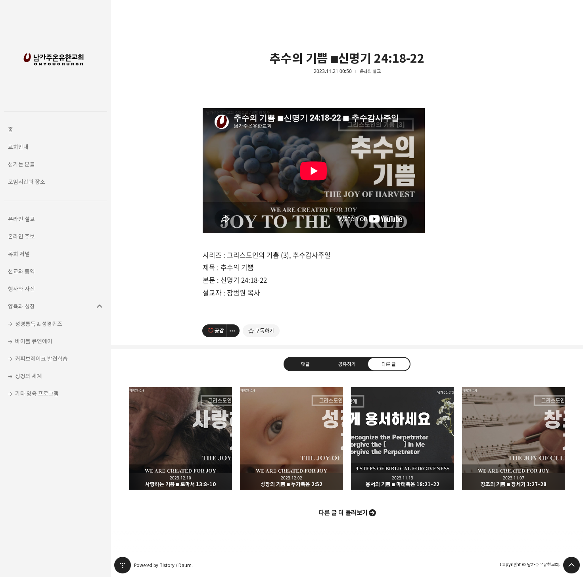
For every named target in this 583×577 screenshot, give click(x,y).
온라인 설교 (370, 71)
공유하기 (347, 363)
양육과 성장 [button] (21, 306)
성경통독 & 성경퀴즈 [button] (38, 324)
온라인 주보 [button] (21, 236)
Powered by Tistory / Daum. (163, 565)
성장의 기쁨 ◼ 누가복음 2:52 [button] (291, 438)
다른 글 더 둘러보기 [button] (343, 513)
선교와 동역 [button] (21, 271)
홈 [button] (10, 129)
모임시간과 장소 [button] (26, 182)
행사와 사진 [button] (21, 289)
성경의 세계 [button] (28, 376)
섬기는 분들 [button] (21, 164)
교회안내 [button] (18, 147)
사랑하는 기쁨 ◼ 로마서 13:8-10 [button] (180, 438)
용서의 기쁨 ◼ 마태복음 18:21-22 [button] (402, 438)
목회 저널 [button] (19, 254)
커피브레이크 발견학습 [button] (41, 358)
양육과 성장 (99, 306)
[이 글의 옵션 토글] (233, 330)
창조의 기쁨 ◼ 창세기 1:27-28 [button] (513, 438)
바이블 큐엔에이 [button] (33, 341)
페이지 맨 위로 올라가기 (571, 565)
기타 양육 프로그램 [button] (37, 393)
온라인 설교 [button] (21, 219)
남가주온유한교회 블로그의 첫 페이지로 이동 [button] (55, 55)
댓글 (305, 363)
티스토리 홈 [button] (122, 565)
